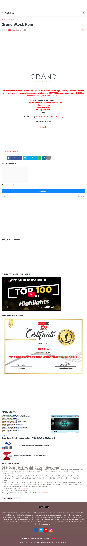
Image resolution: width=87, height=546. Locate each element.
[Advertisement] (43, 5)
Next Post (81, 196)
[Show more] (53, 158)
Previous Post (7, 196)
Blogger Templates (58, 538)
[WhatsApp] (39, 158)
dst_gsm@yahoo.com (21, 488)
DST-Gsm (10, 13)
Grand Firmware (12, 20)
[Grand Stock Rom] (15, 175)
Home (4, 20)
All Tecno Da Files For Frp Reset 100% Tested (31, 446)
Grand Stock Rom (9, 185)
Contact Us (35, 542)
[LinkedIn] (44, 158)
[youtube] (46, 530)
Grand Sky (43, 127)
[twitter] (41, 530)
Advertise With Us (62, 542)
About (27, 542)
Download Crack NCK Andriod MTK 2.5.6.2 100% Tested (28, 438)
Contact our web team (40, 493)
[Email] (48, 158)
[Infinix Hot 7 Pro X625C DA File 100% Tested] (7, 456)
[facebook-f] (36, 530)
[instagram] (51, 530)
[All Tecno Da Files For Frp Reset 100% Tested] (7, 445)
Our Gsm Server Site (47, 542)
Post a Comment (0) (43, 191)
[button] (2, 13)
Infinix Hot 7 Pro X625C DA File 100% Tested (31, 456)
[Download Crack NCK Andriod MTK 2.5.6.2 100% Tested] (43, 424)
